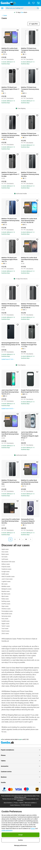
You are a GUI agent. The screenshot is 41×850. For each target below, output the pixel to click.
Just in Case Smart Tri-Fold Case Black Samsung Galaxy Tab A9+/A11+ (10, 392)
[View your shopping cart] (38, 3)
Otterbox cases (6, 608)
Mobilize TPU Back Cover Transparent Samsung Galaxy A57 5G (30, 50)
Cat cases (4, 556)
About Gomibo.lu (8, 802)
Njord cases (5, 596)
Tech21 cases (6, 626)
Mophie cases (6, 591)
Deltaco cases (6, 564)
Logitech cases (6, 581)
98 (26, 539)
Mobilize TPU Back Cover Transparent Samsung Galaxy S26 (30, 89)
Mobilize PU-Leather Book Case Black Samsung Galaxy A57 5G (10, 50)
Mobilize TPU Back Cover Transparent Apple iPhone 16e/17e (9, 259)
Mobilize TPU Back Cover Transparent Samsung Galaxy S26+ (10, 482)
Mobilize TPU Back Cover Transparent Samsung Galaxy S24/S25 (10, 220)
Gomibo (3, 782)
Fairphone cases (6, 569)
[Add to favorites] (18, 30)
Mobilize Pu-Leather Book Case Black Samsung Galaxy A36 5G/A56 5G (29, 482)
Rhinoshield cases (7, 613)
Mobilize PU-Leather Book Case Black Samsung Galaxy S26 (29, 259)
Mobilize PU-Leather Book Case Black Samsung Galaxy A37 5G (10, 434)
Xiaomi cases (5, 631)
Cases (5, 15)
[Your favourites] (33, 3)
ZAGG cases (5, 633)
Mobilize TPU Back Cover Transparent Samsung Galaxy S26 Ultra (30, 174)
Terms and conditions (30, 802)
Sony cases (5, 618)
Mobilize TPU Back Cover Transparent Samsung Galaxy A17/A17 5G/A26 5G (10, 135)
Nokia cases (5, 599)
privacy (33, 828)
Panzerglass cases (7, 611)
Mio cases (4, 584)
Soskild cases (5, 621)
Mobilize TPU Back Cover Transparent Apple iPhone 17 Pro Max (10, 174)
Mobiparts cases (6, 589)
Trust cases (5, 628)
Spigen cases (5, 623)
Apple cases (5, 549)
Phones (3, 755)
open (20, 739)
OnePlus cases (6, 604)
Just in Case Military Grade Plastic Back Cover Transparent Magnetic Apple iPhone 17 (29, 435)
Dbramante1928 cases (8, 561)
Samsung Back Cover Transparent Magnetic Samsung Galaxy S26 (28, 521)
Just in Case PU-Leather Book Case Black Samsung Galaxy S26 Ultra (11, 521)
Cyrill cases (5, 559)
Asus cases (5, 552)
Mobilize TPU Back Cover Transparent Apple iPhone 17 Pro (10, 89)
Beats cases (5, 554)
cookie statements (7, 830)
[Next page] (31, 539)
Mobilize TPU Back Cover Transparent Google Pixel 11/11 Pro (29, 344)
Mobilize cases (6, 586)
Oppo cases (5, 606)
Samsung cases (6, 616)
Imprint (21, 802)
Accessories (4, 766)
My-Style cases (6, 594)
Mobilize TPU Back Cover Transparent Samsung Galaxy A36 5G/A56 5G (30, 305)
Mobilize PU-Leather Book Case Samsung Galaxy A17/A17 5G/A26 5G (29, 220)
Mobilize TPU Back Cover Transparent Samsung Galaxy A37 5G (10, 305)
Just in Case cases (7, 579)
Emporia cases (6, 566)
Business (3, 777)
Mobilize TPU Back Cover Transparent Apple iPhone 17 (30, 134)
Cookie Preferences (15, 805)
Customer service (6, 771)
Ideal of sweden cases (8, 576)
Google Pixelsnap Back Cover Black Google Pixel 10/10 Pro (30, 391)
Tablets (3, 761)
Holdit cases (5, 574)
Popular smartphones (7, 750)
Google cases (5, 571)
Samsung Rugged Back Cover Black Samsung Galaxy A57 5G (11, 343)
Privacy (16, 802)
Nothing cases (6, 601)
